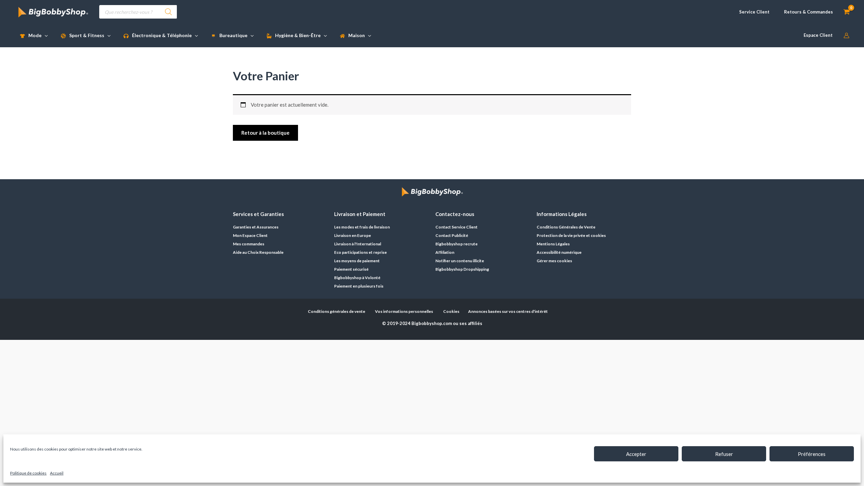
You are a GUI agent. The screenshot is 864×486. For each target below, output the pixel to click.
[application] (45, 35)
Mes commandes (248, 243)
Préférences (812, 454)
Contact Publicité (451, 235)
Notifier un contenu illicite (459, 260)
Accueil (56, 473)
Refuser (724, 454)
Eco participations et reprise (360, 252)
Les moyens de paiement (357, 260)
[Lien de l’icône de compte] (846, 35)
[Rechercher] (168, 12)
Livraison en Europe (352, 235)
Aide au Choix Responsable (258, 252)
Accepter (636, 454)
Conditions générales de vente (336, 311)
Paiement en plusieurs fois (358, 286)
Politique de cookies (28, 473)
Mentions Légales (553, 243)
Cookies (451, 311)
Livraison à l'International (357, 243)
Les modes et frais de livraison (362, 227)
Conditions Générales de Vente (566, 227)
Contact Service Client (456, 227)
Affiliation (444, 252)
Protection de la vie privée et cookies (571, 235)
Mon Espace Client (250, 235)
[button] (751, 12)
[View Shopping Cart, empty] (846, 12)
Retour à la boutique (265, 133)
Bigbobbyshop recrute (456, 243)
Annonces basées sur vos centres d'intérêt (508, 311)
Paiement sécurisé (351, 269)
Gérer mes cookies (554, 260)
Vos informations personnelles (404, 311)
